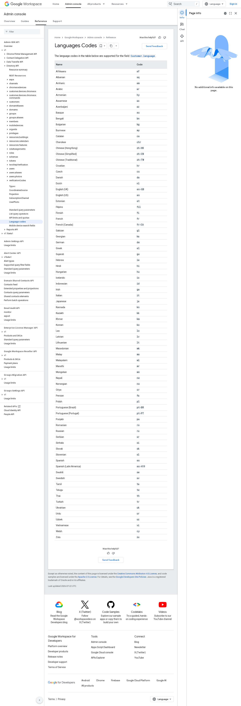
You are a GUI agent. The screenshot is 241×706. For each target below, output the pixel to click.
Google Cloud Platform (138, 680)
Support (57, 21)
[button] (21, 50)
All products (94, 3)
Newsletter (140, 647)
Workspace (32, 4)
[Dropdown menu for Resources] (127, 4)
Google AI (161, 680)
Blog (136, 642)
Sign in (233, 4)
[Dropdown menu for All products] (105, 4)
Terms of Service (57, 667)
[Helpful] (159, 37)
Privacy (61, 699)
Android (85, 680)
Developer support (57, 662)
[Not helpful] (164, 37)
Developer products (58, 651)
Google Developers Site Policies (131, 577)
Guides (25, 21)
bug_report (225, 13)
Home (56, 3)
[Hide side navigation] (39, 700)
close (236, 13)
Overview (9, 21)
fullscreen (230, 13)
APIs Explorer (98, 657)
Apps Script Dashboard (103, 647)
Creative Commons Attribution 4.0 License (137, 573)
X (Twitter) (140, 652)
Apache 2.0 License (87, 577)
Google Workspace (74, 37)
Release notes (55, 656)
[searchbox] (22, 31)
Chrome (100, 680)
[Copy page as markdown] (111, 46)
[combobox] (183, 4)
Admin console (73, 3)
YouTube (139, 657)
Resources (118, 3)
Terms (51, 699)
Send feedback (154, 46)
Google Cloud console (102, 652)
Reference (41, 21)
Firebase (115, 680)
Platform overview (57, 646)
